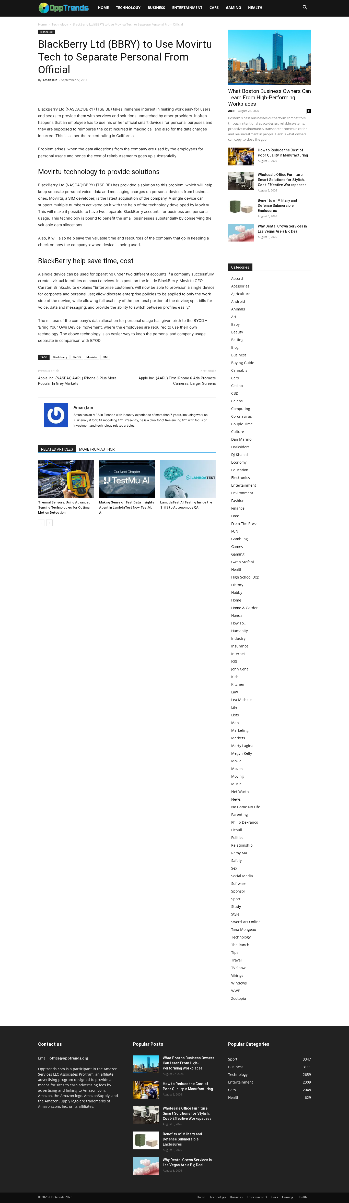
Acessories (240, 286)
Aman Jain (50, 80)
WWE (235, 990)
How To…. (239, 623)
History (237, 584)
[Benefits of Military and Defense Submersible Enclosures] (241, 207)
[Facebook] (43, 91)
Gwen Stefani (242, 561)
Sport (235, 898)
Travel (236, 960)
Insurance (239, 646)
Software (238, 883)
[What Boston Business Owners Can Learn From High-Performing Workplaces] (269, 57)
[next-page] (49, 523)
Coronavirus (241, 416)
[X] (55, 91)
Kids (235, 676)
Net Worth (240, 791)
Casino (237, 385)
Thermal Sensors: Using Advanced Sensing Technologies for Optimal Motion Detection (64, 507)
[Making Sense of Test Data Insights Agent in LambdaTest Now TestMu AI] (127, 479)
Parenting (239, 814)
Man (235, 722)
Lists (235, 715)
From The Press (244, 523)
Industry (238, 638)
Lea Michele (241, 699)
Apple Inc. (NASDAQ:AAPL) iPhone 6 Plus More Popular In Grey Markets (77, 381)
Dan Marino (241, 439)
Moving (237, 776)
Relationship (242, 845)
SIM (105, 357)
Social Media (242, 875)
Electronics (240, 477)
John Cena (240, 669)
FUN (234, 531)
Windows (239, 983)
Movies (237, 768)
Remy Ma (239, 852)
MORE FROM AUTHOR (97, 449)
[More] (90, 91)
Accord (237, 278)
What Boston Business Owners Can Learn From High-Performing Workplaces (269, 97)
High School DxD (245, 577)
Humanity (239, 630)
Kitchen (237, 684)
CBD (234, 393)
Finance (238, 508)
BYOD (77, 357)
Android (238, 301)
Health (255, 7)
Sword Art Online (246, 921)
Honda (236, 615)
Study (236, 906)
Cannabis (239, 370)
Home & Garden (245, 607)
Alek (231, 111)
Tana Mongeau (243, 929)
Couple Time (242, 424)
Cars (214, 7)
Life (234, 707)
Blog (235, 347)
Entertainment (187, 7)
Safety (236, 860)
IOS (234, 661)
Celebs (237, 401)
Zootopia (238, 998)
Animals (238, 309)
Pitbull (236, 829)
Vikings (237, 975)
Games (237, 546)
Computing (240, 408)
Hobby (236, 592)
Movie (236, 761)
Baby (235, 324)
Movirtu (91, 357)
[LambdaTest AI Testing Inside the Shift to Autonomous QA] (188, 479)
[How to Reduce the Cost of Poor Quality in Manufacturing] (241, 156)
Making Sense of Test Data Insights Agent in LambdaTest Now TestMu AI (126, 507)
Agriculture (240, 293)
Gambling (239, 538)
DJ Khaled (239, 454)
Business (156, 7)
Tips (234, 952)
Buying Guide (242, 362)
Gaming (233, 7)
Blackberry (60, 357)
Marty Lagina (242, 745)
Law (234, 692)
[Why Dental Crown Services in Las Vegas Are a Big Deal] (241, 233)
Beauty (237, 332)
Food (235, 515)
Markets (238, 738)
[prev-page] (41, 523)
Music (236, 783)
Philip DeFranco (244, 822)
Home (103, 7)
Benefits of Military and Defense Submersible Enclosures (277, 205)
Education (239, 469)
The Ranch (240, 944)
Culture (237, 431)
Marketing (240, 730)
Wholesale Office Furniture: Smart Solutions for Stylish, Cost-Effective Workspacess (282, 180)
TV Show (238, 967)
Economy (239, 462)
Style (235, 914)
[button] (305, 8)
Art (233, 316)
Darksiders (240, 446)
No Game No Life (245, 806)
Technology (128, 7)
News (236, 799)
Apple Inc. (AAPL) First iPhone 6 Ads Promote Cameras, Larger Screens (177, 381)
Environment (242, 492)
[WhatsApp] (78, 91)
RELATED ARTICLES (57, 449)
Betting (237, 339)
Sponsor (238, 891)
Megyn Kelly (241, 753)
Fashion (238, 500)
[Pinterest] (67, 91)
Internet (238, 653)
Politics (237, 837)
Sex (234, 868)
